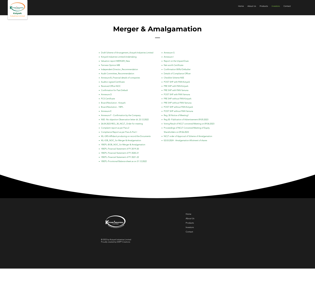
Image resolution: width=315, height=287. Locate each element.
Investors (190, 227)
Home (188, 214)
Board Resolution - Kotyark (113, 103)
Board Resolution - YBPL (112, 107)
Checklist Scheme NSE (174, 77)
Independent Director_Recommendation (119, 69)
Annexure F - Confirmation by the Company (121, 115)
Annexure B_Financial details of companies (120, 77)
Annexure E (106, 111)
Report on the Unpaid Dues (176, 61)
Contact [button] (189, 231)
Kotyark (17, 13)
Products (190, 223)
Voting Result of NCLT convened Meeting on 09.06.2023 (189, 123)
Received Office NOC (111, 86)
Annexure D (106, 94)
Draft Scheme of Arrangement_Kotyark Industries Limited (127, 52)
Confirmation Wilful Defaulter (177, 69)
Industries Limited (17, 16)
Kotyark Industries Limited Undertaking (118, 57)
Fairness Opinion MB (110, 65)
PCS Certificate (108, 98)
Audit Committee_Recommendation (117, 73)
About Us (190, 218)
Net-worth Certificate (173, 65)
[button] (287, 6)
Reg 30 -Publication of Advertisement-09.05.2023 (186, 119)
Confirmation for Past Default (114, 90)
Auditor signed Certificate (113, 82)
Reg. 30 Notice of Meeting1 (176, 115)
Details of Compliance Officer (177, 73)
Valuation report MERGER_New (115, 61)
